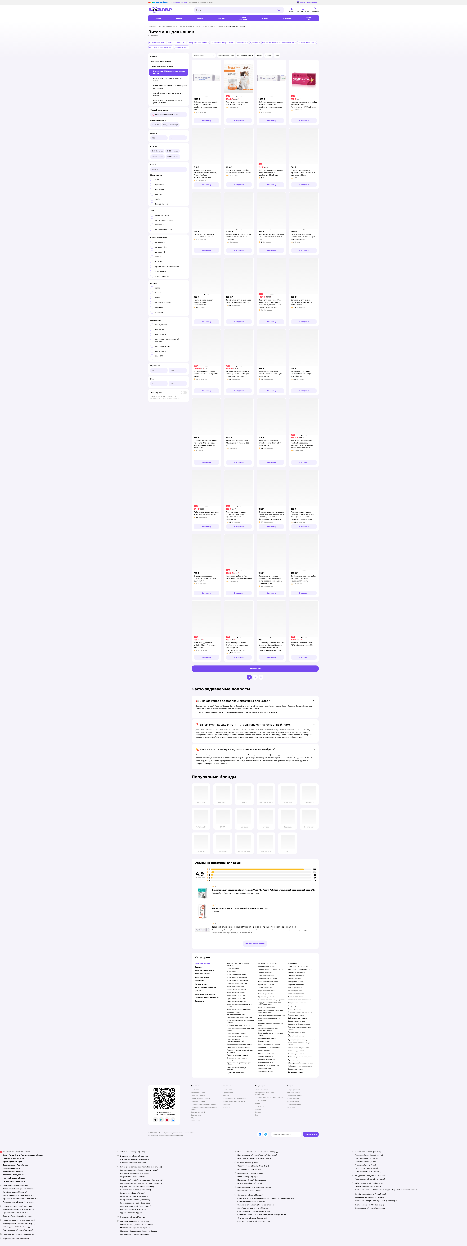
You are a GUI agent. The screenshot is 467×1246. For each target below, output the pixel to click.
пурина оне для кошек (236, 998)
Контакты (226, 1107)
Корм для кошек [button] (202, 963)
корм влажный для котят (267, 978)
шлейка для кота (294, 978)
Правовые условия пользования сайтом (179, 1133)
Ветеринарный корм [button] (204, 970)
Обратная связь (197, 1118)
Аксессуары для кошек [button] (205, 987)
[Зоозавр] (169, 10)
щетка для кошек (264, 1068)
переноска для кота (296, 985)
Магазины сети (261, 1118)
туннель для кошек (295, 997)
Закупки (226, 1095)
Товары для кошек (166, 26)
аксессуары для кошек (266, 1038)
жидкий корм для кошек (267, 963)
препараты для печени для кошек (301, 1040)
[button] (204, 55)
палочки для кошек (265, 994)
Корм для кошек (293, 1093)
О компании (227, 1090)
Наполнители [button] (201, 984)
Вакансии (226, 1104)
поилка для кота (264, 1050)
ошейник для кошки (296, 975)
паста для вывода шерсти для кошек (299, 1044)
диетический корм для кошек (238, 1047)
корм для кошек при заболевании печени (240, 1021)
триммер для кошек (265, 1071)
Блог (257, 1115)
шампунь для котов (265, 1056)
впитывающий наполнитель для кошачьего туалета (270, 1011)
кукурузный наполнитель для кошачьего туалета (269, 1004)
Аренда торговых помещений (234, 1098)
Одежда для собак (294, 1104)
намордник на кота (295, 982)
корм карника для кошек (237, 974)
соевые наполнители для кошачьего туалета (268, 1029)
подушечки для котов (266, 991)
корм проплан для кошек (237, 977)
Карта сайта (195, 1121)
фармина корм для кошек (237, 983)
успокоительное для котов (298, 1048)
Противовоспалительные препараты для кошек (170, 87)
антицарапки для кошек (267, 1059)
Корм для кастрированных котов (239, 1009)
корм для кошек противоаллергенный (235, 1040)
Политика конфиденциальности (203, 1104)
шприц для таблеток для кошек (300, 1063)
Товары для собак (293, 1098)
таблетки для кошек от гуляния (300, 1057)
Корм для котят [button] (202, 977)
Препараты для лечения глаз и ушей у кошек (167, 101)
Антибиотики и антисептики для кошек (168, 94)
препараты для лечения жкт (299, 1060)
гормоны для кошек (296, 1054)
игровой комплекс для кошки (299, 1000)
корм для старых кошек (236, 1033)
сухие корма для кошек (236, 1073)
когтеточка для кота (296, 994)
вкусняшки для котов (266, 985)
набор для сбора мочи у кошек (300, 1066)
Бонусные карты (261, 1090)
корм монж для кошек (236, 992)
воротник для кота (295, 1069)
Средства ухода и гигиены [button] (207, 997)
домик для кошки (295, 988)
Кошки (153, 56)
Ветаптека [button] (199, 1001)
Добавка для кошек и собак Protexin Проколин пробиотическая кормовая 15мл (254, 927)
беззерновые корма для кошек (239, 1044)
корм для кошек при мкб (237, 1002)
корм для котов (233, 968)
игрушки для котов (295, 1006)
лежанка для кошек (295, 991)
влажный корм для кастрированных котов (236, 1013)
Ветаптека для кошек (189, 26)
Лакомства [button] (199, 980)
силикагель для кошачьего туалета (271, 1015)
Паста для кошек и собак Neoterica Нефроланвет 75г (240, 908)
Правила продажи (198, 1101)
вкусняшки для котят (266, 997)
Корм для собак (293, 1101)
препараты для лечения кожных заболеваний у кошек (300, 1036)
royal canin (231, 971)
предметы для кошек (296, 972)
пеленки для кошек (296, 1015)
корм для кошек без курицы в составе (238, 1068)
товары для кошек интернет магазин (238, 964)
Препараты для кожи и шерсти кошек (167, 79)
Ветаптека (291, 1107)
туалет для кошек (295, 1009)
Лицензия (195, 1090)
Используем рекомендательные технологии (165, 1135)
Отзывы (258, 1112)
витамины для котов (296, 1051)
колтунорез (292, 963)
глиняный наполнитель (267, 1008)
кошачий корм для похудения (238, 1025)
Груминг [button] (198, 991)
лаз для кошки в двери (297, 1003)
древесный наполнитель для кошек (269, 1019)
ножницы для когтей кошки (268, 1065)
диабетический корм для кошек (239, 1017)
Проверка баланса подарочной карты (269, 1097)
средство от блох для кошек (299, 1024)
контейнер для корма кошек (269, 1047)
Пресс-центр (228, 1093)
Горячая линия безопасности (234, 1101)
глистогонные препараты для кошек (299, 1028)
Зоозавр (152, 26)
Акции (257, 1103)
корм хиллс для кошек (236, 995)
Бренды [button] (198, 967)
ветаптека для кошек (296, 1021)
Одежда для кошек (294, 1095)
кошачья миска (263, 1041)
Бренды (258, 1109)
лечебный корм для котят (268, 982)
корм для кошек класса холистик (270, 969)
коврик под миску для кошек (269, 1044)
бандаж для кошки (295, 1072)
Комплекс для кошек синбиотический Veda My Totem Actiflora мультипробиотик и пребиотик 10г (263, 890)
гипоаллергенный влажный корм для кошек (240, 1051)
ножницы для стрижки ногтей (299, 969)
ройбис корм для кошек (236, 989)
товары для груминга (266, 1053)
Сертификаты (196, 1115)
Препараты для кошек (213, 26)
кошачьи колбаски (265, 988)
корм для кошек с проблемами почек (239, 1005)
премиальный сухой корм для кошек (239, 1064)
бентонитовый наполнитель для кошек (270, 1024)
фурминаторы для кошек (298, 966)
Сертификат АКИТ (198, 1112)
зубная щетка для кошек (297, 1018)
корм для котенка (265, 972)
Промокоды (259, 1106)
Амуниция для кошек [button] (205, 994)
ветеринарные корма (266, 966)
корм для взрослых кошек (237, 1036)
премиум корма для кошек (237, 1055)
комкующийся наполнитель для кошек (270, 1034)
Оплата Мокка (260, 1100)
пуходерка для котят (266, 1062)
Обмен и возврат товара (200, 1098)
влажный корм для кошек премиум (237, 1059)
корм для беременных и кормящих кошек (240, 1029)
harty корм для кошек (235, 986)
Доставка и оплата (198, 1095)
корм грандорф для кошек (237, 980)
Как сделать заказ (198, 1093)
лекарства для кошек (296, 1032)
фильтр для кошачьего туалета (300, 1012)
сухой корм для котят (266, 975)
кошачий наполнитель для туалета (271, 1000)
